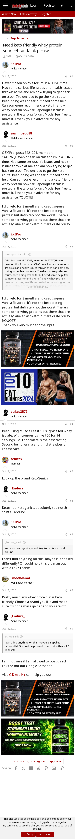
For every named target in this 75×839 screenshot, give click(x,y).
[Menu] (5, 5)
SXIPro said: (12, 636)
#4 (71, 424)
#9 (71, 628)
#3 (71, 246)
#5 (71, 471)
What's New (9, 14)
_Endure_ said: (13, 542)
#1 (71, 76)
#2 (71, 145)
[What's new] (62, 5)
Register (46, 14)
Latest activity (28, 14)
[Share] (66, 76)
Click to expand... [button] (38, 287)
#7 (71, 534)
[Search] (70, 5)
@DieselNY (17, 674)
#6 (71, 500)
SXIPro (10, 56)
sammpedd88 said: (16, 254)
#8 (71, 590)
